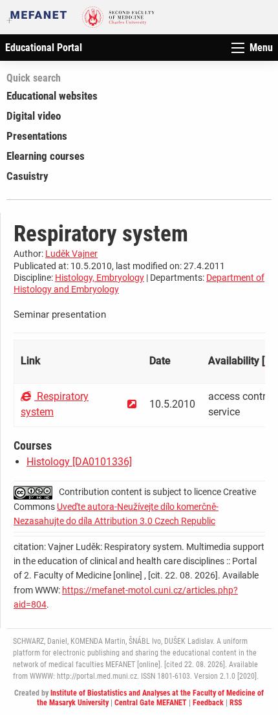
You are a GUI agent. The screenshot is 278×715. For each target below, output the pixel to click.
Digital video (33, 115)
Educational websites (52, 95)
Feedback (208, 702)
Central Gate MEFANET (150, 702)
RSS (236, 702)
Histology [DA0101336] (79, 462)
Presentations (36, 135)
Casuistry (27, 176)
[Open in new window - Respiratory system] (131, 404)
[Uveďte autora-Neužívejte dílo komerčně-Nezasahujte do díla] (36, 492)
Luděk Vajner (71, 253)
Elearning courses (45, 155)
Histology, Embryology (99, 277)
